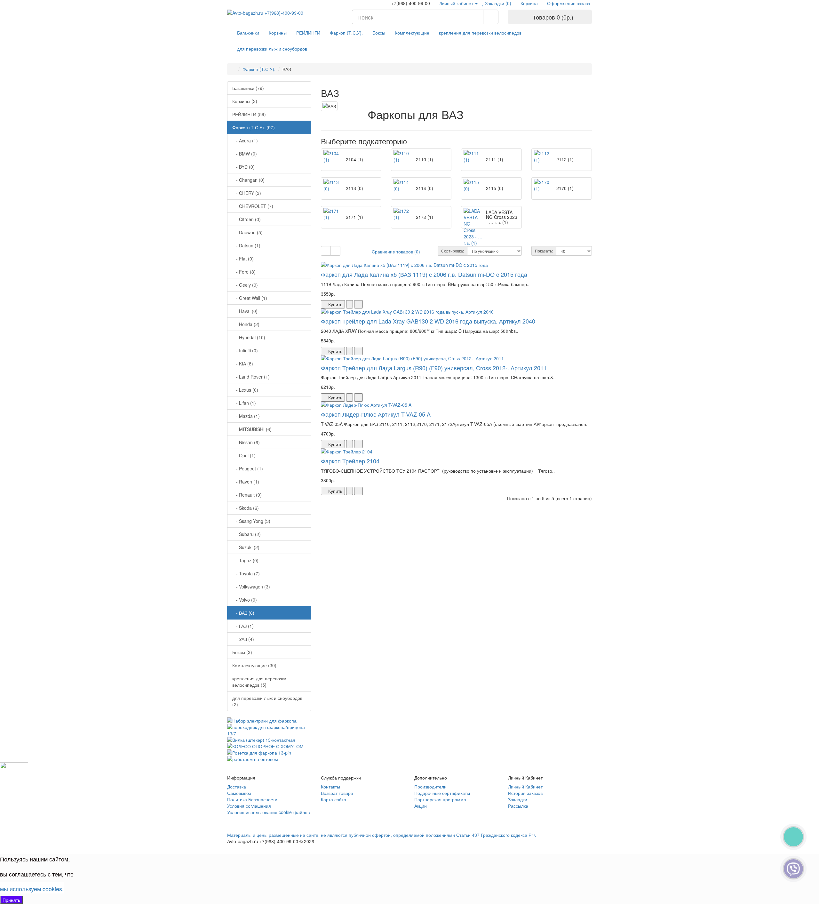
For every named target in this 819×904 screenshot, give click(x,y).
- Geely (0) (245, 285)
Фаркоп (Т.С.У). (346, 32)
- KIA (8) (242, 363)
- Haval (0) (245, 311)
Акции (420, 806)
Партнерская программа (440, 799)
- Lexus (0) (245, 390)
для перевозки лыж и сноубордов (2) (267, 701)
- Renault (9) (247, 495)
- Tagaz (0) (245, 560)
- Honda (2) (245, 324)
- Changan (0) (248, 180)
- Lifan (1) (244, 403)
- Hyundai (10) (248, 337)
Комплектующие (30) (254, 665)
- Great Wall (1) (249, 298)
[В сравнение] (358, 304)
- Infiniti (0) (245, 350)
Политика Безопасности (252, 799)
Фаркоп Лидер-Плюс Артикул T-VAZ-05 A (376, 414)
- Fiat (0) (243, 258)
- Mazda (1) (246, 416)
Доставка (236, 786)
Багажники (248, 32)
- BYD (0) (243, 167)
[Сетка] (335, 251)
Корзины (278, 32)
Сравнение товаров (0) (396, 251)
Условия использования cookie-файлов (268, 812)
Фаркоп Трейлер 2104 (350, 461)
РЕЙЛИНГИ (308, 32)
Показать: (544, 250)
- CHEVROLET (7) (252, 206)
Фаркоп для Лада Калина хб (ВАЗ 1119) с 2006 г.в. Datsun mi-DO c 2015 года (424, 274)
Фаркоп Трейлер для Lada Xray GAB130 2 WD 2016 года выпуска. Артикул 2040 (428, 321)
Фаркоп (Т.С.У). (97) (253, 127)
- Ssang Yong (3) (251, 521)
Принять (11, 900)
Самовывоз (239, 793)
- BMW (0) (244, 153)
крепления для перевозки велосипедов (480, 32)
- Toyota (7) (246, 573)
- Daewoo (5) (247, 232)
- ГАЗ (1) (243, 626)
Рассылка (518, 806)
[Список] (326, 251)
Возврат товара (337, 793)
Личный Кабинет (525, 786)
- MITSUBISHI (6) (252, 429)
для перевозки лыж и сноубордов (272, 48)
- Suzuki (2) (245, 547)
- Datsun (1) (246, 245)
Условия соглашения (249, 806)
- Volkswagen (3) (251, 586)
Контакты (330, 786)
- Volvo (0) (244, 599)
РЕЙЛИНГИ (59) (249, 114)
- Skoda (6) (245, 508)
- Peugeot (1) (247, 468)
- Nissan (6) (246, 442)
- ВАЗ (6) (243, 613)
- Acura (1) (245, 140)
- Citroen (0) (246, 219)
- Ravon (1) (245, 481)
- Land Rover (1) (251, 376)
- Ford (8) (244, 271)
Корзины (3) (244, 101)
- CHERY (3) (246, 193)
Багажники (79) (248, 88)
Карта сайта (333, 799)
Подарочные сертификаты (442, 793)
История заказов (525, 793)
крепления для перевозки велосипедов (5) (259, 681)
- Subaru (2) (246, 534)
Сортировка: (452, 250)
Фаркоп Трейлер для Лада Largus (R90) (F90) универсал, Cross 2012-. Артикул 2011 (434, 368)
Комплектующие (412, 32)
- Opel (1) (244, 455)
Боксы (378, 32)
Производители (430, 786)
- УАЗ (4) (243, 639)
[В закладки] (349, 304)
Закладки (517, 799)
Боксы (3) (242, 652)
